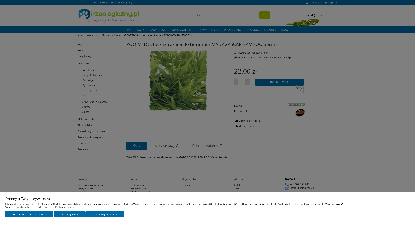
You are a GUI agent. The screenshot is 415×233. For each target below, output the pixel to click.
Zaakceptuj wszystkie (104, 214)
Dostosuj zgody (69, 214)
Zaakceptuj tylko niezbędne (29, 214)
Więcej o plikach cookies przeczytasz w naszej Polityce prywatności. (41, 207)
